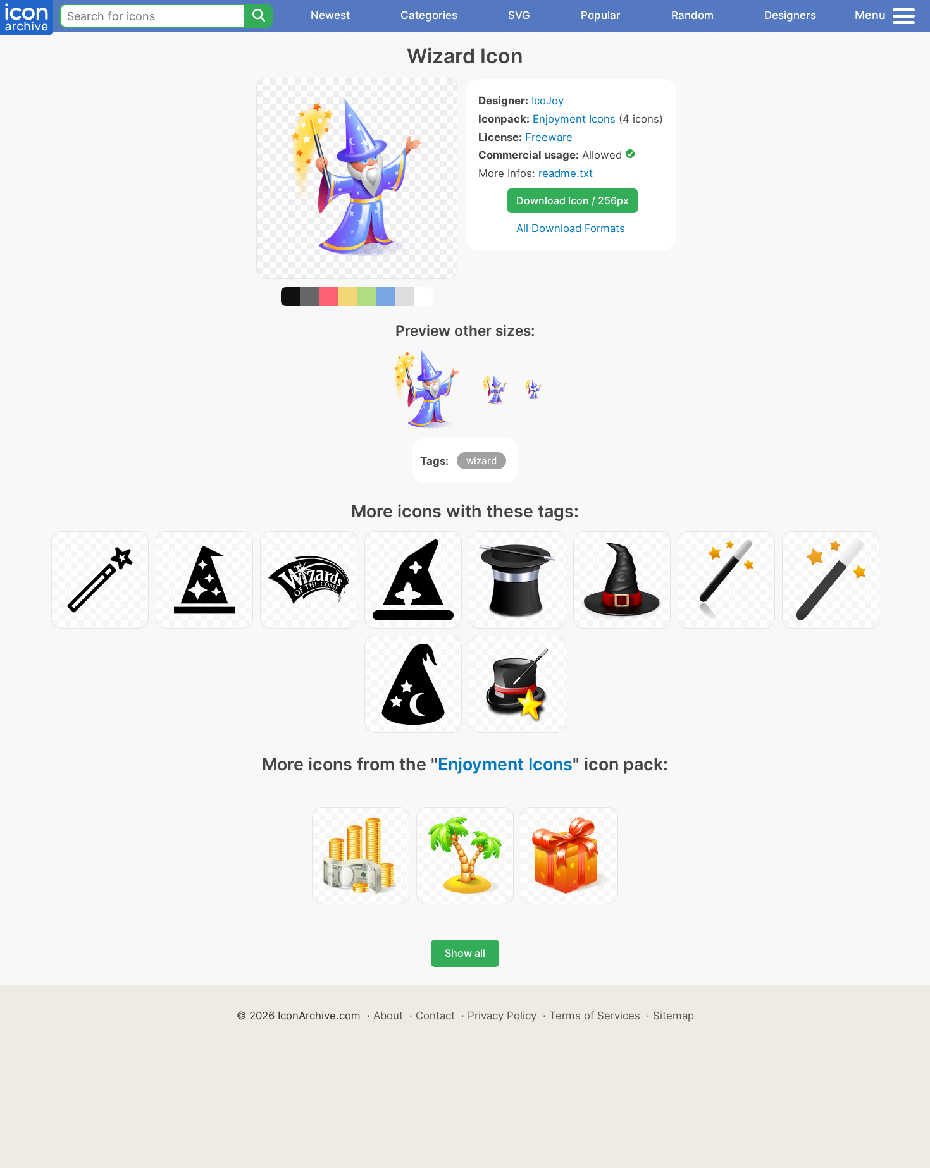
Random (692, 15)
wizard (481, 461)
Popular (601, 15)
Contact (435, 1015)
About (388, 1015)
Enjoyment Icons (574, 119)
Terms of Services (594, 1015)
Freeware (549, 137)
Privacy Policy (502, 1015)
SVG (519, 15)
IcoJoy (547, 100)
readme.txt (565, 173)
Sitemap (673, 1015)
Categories (428, 15)
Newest (330, 15)
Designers (790, 15)
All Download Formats (570, 228)
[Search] (258, 16)
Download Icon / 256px (572, 200)
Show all (465, 953)
